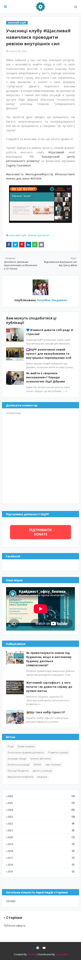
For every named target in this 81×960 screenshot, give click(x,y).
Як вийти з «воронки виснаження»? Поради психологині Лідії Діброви (45, 377)
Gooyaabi (61, 954)
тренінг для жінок (38, 235)
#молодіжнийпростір (39, 174)
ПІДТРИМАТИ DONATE (40, 532)
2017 (40, 858)
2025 (41, 803)
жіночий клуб (17, 235)
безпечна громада (18, 764)
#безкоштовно (65, 174)
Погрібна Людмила (51, 300)
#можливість (15, 174)
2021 (40, 830)
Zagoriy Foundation (18, 165)
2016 (40, 864)
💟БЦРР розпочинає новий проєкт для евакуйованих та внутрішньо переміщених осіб (48, 354)
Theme (32, 954)
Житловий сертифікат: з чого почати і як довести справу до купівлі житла (49, 687)
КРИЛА (37, 764)
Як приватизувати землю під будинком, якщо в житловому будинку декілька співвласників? (49, 659)
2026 (41, 796)
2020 (41, 837)
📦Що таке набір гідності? (45, 712)
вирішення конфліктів (20, 776)
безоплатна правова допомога (26, 752)
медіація (42, 776)
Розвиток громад (58, 752)
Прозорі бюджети (18, 770)
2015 (40, 871)
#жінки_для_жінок (18, 178)
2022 (40, 823)
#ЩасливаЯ (56, 152)
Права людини (26, 746)
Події (10, 746)
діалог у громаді (42, 770)
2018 (40, 851)
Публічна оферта (14, 925)
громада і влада (17, 758)
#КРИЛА (35, 178)
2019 (40, 844)
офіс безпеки (53, 764)
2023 (41, 816)
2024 (41, 810)
